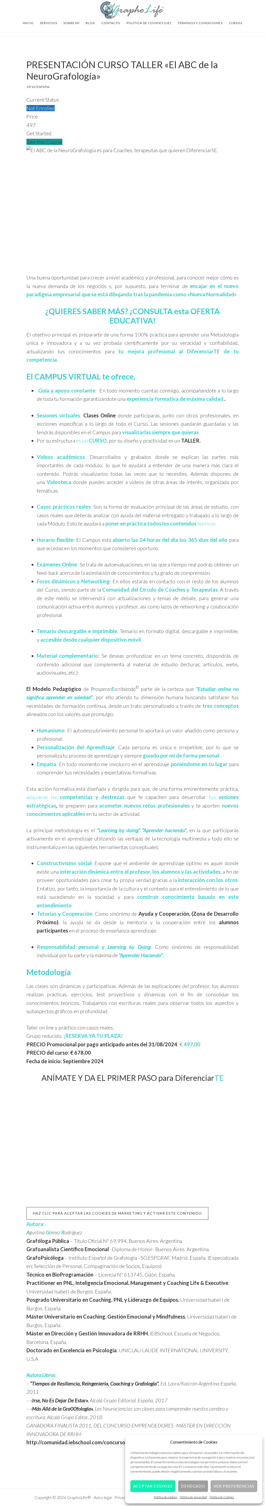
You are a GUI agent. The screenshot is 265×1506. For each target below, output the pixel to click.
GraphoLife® (132, 10)
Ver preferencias (234, 1486)
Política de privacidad (193, 1497)
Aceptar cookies (153, 1486)
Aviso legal (103, 1497)
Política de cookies (165, 1497)
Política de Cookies (222, 1497)
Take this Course (44, 142)
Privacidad (124, 1497)
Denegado (193, 1486)
